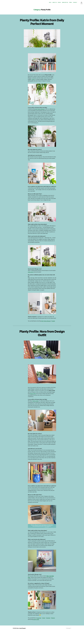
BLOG (50, 2)
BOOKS (59, 2)
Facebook (48, 618)
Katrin (33, 79)
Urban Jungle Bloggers (21, 628)
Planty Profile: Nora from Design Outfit (42, 333)
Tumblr (53, 321)
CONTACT (75, 2)
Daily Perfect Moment (39, 109)
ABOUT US (54, 2)
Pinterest (53, 618)
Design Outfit (33, 393)
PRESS (70, 2)
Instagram (39, 618)
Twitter (43, 618)
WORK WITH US (65, 2)
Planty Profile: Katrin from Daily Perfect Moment (42, 22)
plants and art (30, 272)
